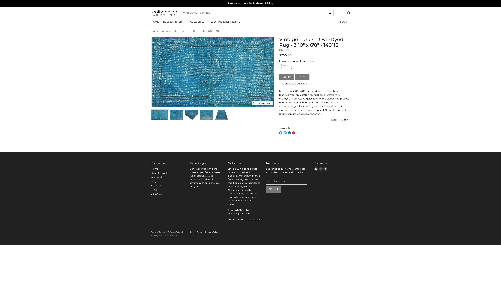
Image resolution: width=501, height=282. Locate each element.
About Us (156, 194)
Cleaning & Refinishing (225, 21)
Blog (154, 181)
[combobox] (254, 13)
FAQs (154, 189)
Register (233, 3)
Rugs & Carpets (173, 21)
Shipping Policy (211, 232)
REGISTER (195, 179)
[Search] (330, 13)
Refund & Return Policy (177, 232)
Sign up (274, 189)
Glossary (156, 185)
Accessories (197, 21)
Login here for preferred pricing (297, 61)
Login (244, 3)
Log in (344, 21)
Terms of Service (158, 232)
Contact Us (254, 219)
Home (155, 21)
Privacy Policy (196, 232)
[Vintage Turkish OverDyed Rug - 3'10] (176, 115)
